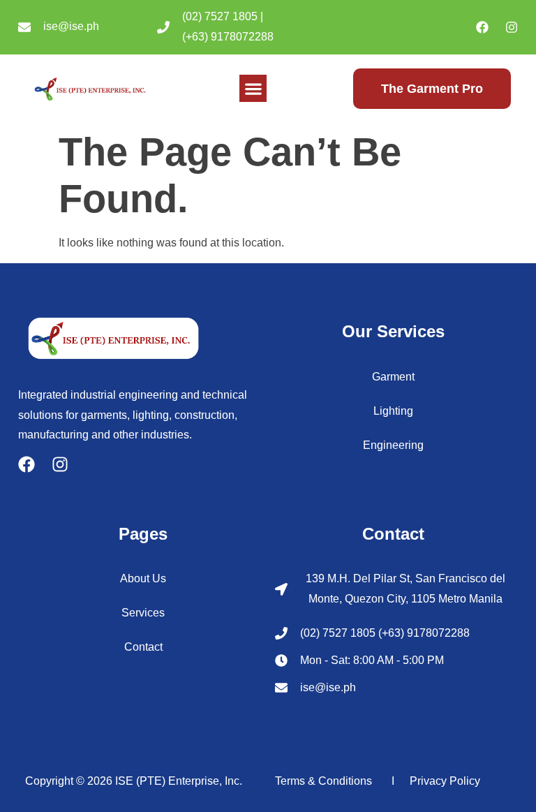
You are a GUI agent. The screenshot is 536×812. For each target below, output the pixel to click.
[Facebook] (482, 27)
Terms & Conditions (323, 781)
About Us (143, 578)
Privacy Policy (445, 781)
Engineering (393, 445)
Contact (143, 647)
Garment (393, 377)
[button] (253, 88)
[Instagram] (511, 27)
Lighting (393, 411)
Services (143, 613)
